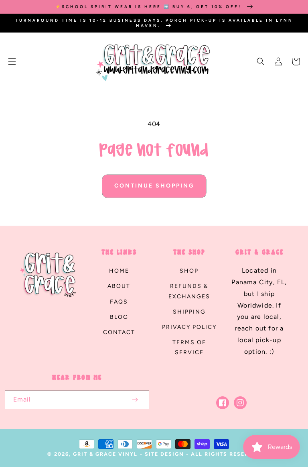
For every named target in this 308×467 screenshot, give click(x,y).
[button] (12, 61)
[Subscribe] (135, 399)
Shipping (189, 311)
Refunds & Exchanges (189, 291)
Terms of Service (189, 347)
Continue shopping (154, 185)
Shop (189, 270)
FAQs (119, 301)
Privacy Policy (189, 327)
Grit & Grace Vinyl (105, 454)
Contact (119, 332)
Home (119, 270)
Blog (119, 317)
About (118, 286)
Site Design (164, 454)
